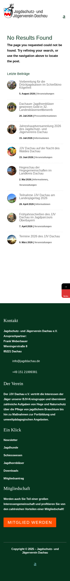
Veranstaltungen (45, 93)
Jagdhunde (11, 447)
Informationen (41, 138)
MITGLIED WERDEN (30, 522)
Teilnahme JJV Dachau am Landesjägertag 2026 (37, 196)
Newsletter (11, 440)
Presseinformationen (45, 116)
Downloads (11, 470)
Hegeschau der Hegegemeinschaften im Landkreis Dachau (35, 170)
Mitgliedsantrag (14, 478)
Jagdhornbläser (14, 462)
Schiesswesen (13, 455)
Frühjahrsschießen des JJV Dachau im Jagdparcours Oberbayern (37, 217)
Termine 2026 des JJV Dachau (39, 236)
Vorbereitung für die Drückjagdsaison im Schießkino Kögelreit (40, 84)
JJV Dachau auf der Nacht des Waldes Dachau (39, 150)
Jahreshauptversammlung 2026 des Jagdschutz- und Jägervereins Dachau (40, 129)
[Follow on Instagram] (35, 573)
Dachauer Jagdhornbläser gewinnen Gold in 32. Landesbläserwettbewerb (36, 106)
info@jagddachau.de (26, 361)
